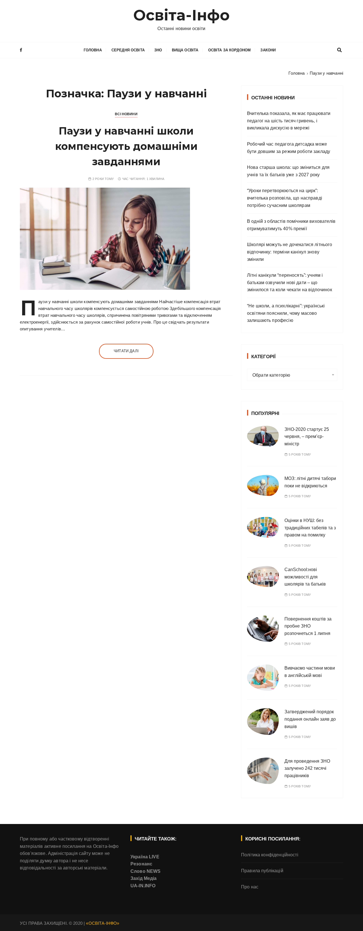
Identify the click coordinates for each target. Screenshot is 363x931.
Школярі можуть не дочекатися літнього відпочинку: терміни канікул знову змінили (289, 251)
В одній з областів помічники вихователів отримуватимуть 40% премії (291, 225)
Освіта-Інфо (181, 15)
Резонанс (141, 863)
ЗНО (158, 50)
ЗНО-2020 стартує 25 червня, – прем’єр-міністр (306, 436)
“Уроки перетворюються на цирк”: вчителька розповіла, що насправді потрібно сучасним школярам (284, 197)
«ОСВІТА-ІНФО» (102, 923)
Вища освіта (185, 50)
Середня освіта (128, 50)
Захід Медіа (143, 878)
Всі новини (126, 114)
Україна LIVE (144, 856)
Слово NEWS (145, 871)
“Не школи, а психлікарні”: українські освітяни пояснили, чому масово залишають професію (286, 313)
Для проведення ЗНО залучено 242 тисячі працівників (307, 768)
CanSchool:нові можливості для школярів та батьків (305, 576)
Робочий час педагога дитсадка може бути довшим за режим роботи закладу (288, 148)
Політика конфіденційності (269, 854)
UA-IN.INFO (143, 885)
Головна (93, 50)
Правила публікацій (262, 870)
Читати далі (126, 351)
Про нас (249, 886)
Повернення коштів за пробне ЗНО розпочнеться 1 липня (308, 626)
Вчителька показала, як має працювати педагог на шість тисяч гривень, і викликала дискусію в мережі (288, 120)
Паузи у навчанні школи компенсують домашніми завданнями (126, 146)
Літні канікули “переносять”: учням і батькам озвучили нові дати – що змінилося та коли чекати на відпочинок (289, 282)
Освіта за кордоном (229, 50)
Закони (268, 50)
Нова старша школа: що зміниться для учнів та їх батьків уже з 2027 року (288, 171)
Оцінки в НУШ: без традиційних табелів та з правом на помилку (310, 527)
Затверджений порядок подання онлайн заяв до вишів (310, 719)
